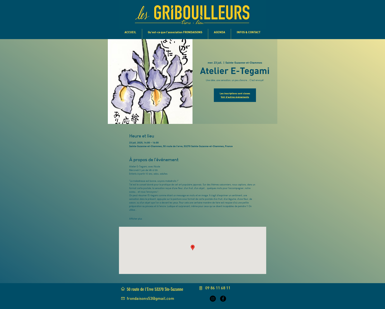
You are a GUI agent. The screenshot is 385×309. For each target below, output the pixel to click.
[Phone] (201, 288)
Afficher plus (135, 218)
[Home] (123, 289)
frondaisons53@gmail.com (150, 298)
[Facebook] (223, 299)
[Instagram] (213, 299)
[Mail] (123, 298)
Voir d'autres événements (235, 96)
